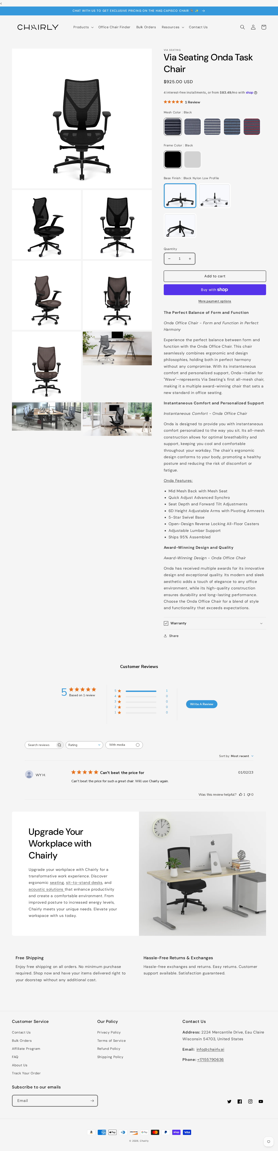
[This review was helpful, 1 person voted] (240, 794)
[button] (83, 27)
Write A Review (201, 704)
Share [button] (174, 636)
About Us (19, 1065)
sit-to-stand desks (84, 882)
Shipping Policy (110, 1057)
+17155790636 (210, 1059)
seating (57, 882)
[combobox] (84, 745)
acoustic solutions (47, 889)
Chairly (144, 1140)
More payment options (215, 301)
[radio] (173, 127)
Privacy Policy (109, 1032)
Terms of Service (111, 1041)
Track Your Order (26, 1073)
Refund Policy (109, 1049)
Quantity (170, 249)
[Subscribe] (92, 1101)
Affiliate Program (26, 1049)
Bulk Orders (22, 1041)
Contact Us (21, 1032)
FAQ (15, 1057)
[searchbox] (40, 745)
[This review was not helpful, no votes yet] (248, 794)
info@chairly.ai (210, 1049)
